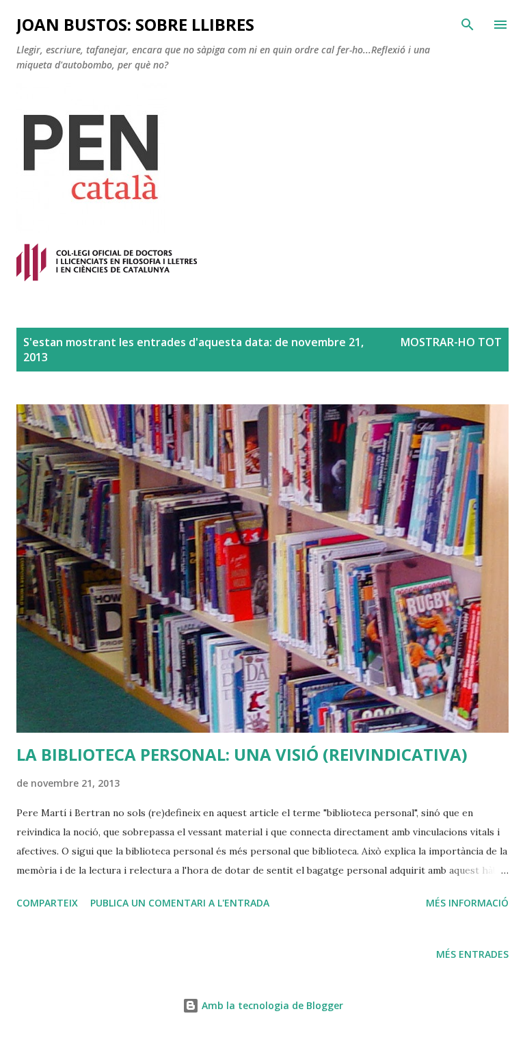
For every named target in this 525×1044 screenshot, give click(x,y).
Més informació (467, 902)
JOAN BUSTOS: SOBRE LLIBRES (135, 24)
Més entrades (472, 954)
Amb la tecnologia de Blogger (271, 1005)
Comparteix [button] (47, 902)
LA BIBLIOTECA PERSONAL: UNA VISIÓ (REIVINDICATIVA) (242, 754)
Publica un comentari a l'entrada (179, 902)
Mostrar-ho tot (451, 342)
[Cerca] (467, 24)
